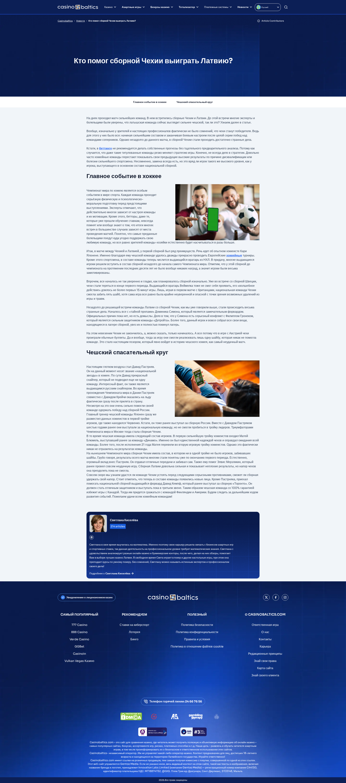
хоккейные (234, 255)
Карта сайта (265, 668)
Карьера (265, 646)
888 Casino (79, 632)
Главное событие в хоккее (150, 102)
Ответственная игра (265, 625)
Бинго (134, 639)
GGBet (79, 646)
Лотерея (134, 632)
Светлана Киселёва (124, 520)
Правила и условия (197, 639)
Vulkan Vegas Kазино (79, 661)
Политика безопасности (197, 625)
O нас (265, 632)
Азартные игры (131, 7)
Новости (243, 7)
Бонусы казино (160, 7)
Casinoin (79, 654)
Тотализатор (187, 7)
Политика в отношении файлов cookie (197, 646)
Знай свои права (265, 661)
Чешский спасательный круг (195, 102)
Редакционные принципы (265, 654)
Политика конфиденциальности (197, 632)
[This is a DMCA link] (131, 716)
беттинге (105, 148)
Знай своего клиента (265, 675)
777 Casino (79, 625)
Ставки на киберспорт (134, 625)
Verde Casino (79, 639)
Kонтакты (265, 639)
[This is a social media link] (266, 597)
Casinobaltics (65, 20)
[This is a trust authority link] (175, 716)
